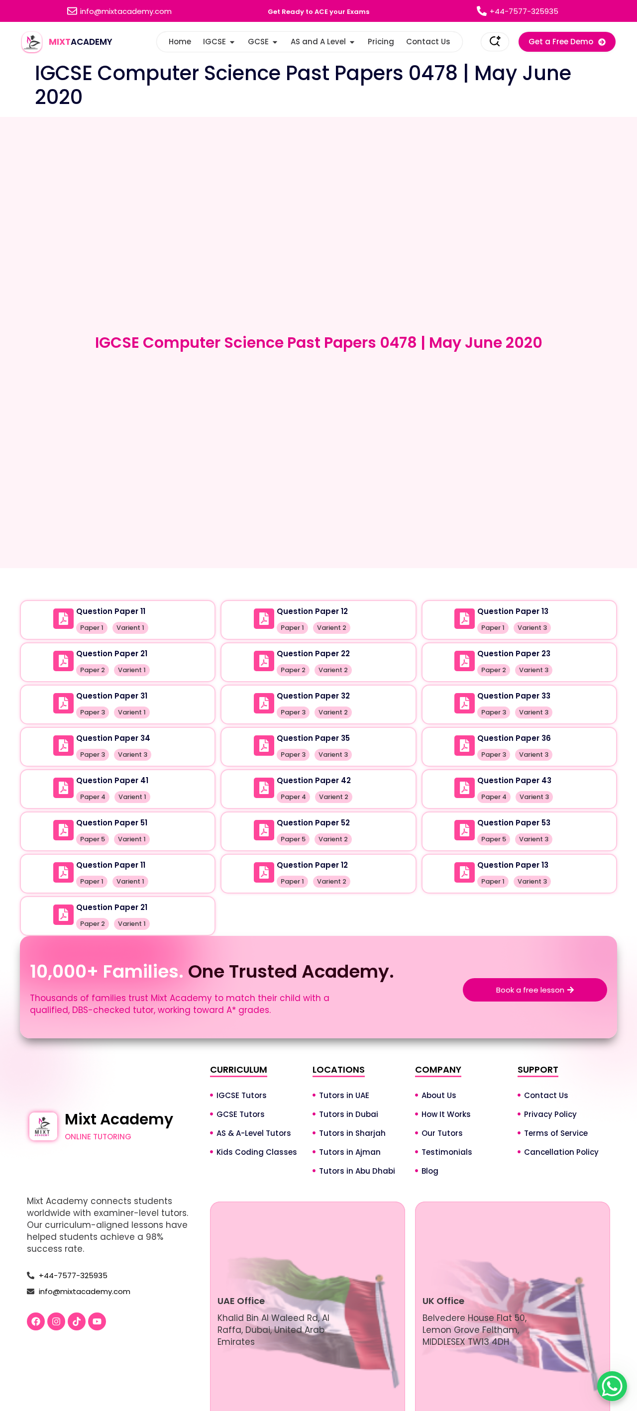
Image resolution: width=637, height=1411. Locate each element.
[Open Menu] (495, 41)
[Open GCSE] (275, 42)
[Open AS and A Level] (352, 42)
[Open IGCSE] (232, 42)
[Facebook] (36, 1321)
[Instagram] (56, 1321)
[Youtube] (97, 1321)
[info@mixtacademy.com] (72, 11)
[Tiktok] (77, 1321)
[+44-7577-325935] (482, 11)
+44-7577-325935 (524, 11)
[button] (567, 42)
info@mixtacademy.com (126, 11)
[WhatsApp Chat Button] (612, 1386)
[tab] (318, 581)
